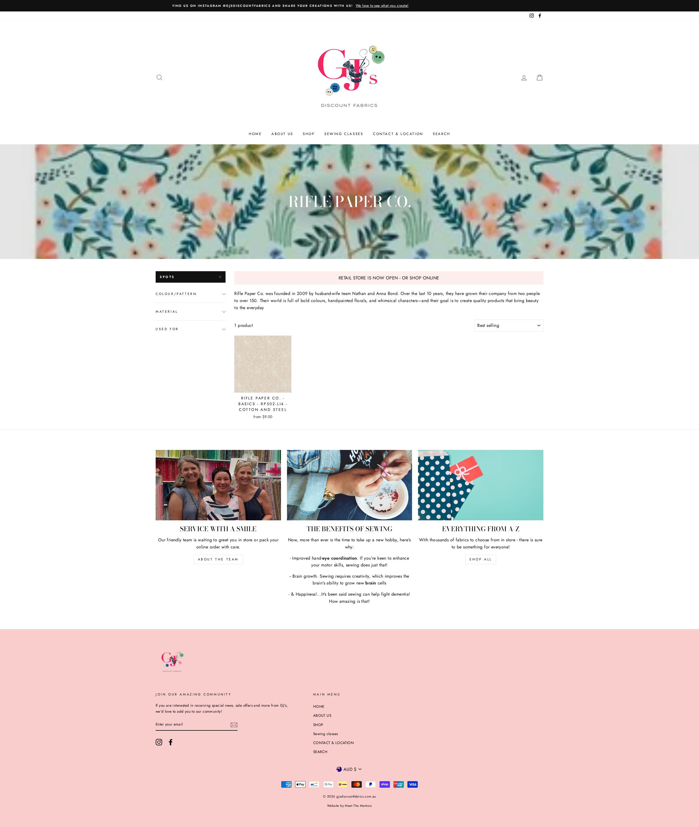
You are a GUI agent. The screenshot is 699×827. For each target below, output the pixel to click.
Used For (167, 329)
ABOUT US (282, 133)
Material (167, 311)
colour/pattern (176, 293)
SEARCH (441, 133)
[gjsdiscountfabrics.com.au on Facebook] (170, 742)
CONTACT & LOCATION (398, 133)
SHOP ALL (480, 559)
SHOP (309, 133)
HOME (255, 133)
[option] (349, 6)
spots (167, 276)
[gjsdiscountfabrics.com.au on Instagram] (159, 742)
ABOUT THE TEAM (218, 559)
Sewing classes (343, 133)
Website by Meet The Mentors (349, 805)
